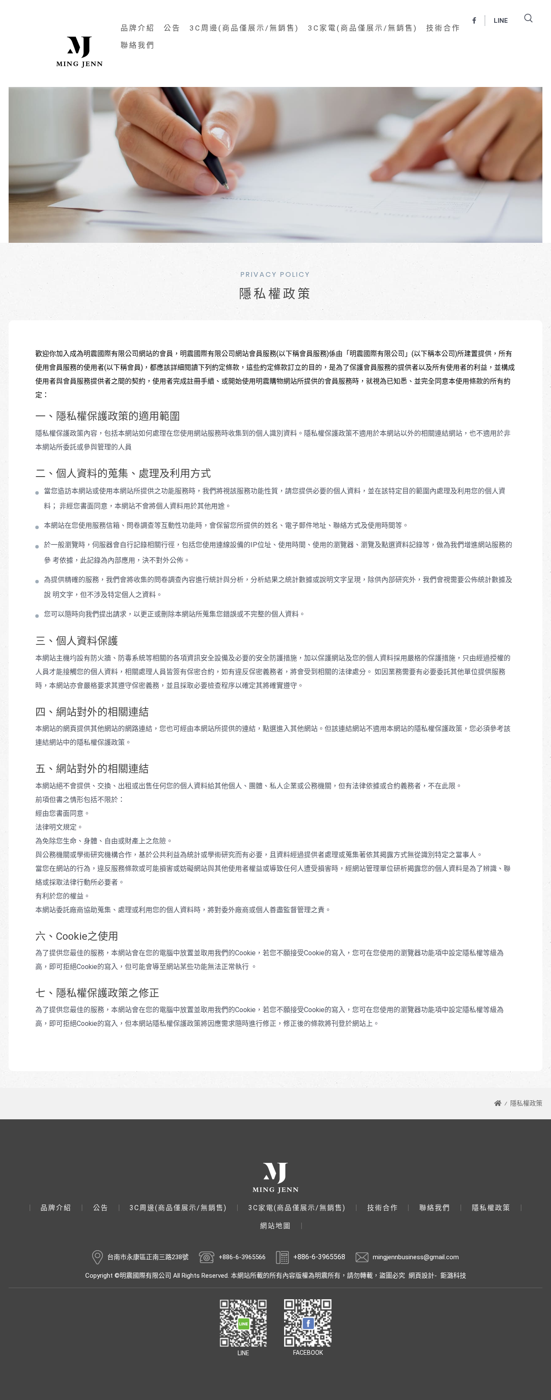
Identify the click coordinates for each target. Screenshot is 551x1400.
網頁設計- (423, 1275)
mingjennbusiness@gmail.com (416, 1257)
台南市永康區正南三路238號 (148, 1257)
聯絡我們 (138, 45)
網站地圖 (275, 1226)
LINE (501, 21)
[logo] (275, 1178)
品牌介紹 (138, 28)
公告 (172, 28)
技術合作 (443, 28)
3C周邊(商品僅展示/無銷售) (244, 28)
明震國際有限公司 (79, 52)
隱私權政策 (526, 1103)
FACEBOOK (308, 1352)
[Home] (497, 1103)
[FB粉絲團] (474, 20)
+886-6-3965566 (242, 1257)
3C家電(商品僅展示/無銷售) (363, 28)
